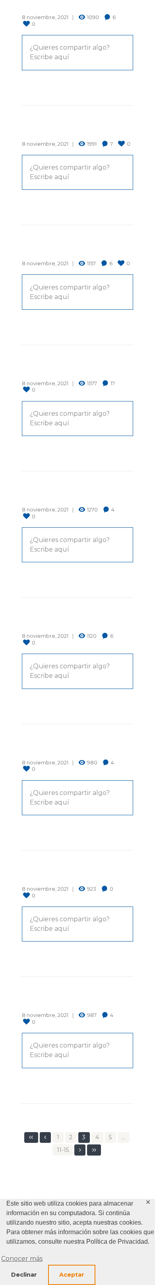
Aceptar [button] (71, 1274)
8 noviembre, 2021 (45, 17)
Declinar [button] (24, 1274)
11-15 (63, 1150)
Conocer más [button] (22, 1258)
